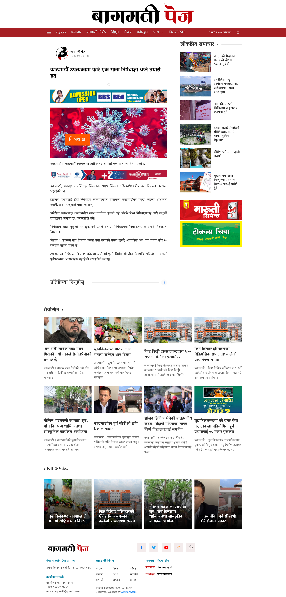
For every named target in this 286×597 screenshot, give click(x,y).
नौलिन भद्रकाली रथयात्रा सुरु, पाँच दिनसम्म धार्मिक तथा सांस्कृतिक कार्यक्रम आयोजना (66, 426)
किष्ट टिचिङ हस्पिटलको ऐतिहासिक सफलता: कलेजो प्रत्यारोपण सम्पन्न (215, 354)
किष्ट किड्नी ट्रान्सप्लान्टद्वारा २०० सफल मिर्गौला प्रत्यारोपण (167, 354)
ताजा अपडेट (56, 469)
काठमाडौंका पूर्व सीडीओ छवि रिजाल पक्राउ (116, 426)
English (176, 32)
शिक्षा (115, 32)
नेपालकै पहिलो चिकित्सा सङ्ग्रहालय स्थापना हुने (226, 108)
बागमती (99, 580)
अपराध (133, 580)
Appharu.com (129, 592)
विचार (128, 32)
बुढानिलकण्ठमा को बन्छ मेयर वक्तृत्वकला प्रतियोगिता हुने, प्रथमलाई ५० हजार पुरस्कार (216, 426)
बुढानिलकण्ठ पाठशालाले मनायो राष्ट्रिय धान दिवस (113, 352)
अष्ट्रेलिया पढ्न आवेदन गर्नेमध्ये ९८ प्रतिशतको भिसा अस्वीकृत (226, 86)
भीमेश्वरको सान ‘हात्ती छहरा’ (227, 154)
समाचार (76, 32)
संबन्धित (51, 310)
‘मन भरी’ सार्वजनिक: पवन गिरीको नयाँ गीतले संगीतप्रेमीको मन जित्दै (67, 354)
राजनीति (134, 574)
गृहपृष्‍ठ (61, 32)
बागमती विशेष (96, 32)
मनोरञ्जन (142, 32)
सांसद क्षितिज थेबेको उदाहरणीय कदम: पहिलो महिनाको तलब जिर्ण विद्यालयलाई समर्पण (168, 424)
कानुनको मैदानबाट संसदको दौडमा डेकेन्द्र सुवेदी (225, 60)
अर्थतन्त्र (116, 580)
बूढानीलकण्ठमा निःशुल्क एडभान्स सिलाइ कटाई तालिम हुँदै (226, 182)
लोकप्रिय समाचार (197, 45)
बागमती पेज (77, 52)
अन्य (156, 32)
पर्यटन (133, 568)
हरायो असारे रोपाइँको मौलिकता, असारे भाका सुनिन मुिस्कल (226, 134)
